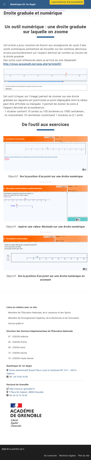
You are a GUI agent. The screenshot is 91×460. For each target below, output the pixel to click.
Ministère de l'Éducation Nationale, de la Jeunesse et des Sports (39, 312)
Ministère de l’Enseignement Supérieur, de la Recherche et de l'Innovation (43, 318)
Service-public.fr (16, 323)
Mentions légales (67, 455)
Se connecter (50, 455)
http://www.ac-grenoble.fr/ (22, 389)
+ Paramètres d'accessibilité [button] (67, 2)
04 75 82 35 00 (21, 376)
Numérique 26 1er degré (23, 4)
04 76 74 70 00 (20, 395)
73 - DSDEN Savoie (17, 353)
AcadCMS (16, 449)
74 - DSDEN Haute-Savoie (21, 358)
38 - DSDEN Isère (16, 347)
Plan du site (83, 455)
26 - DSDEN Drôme (17, 342)
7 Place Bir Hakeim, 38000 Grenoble (26, 392)
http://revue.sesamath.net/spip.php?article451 (32, 64)
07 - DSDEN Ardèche (18, 336)
